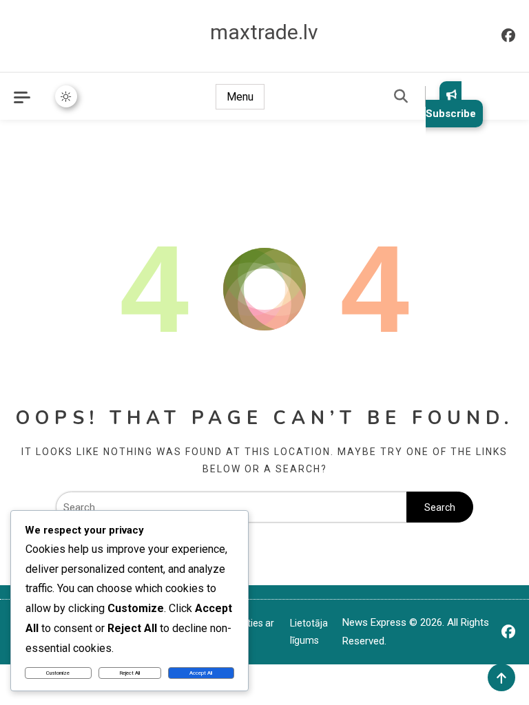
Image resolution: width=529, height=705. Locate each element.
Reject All (130, 673)
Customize (58, 673)
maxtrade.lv (264, 32)
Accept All (200, 673)
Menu (240, 96)
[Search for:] (231, 507)
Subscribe (451, 113)
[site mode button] (66, 96)
